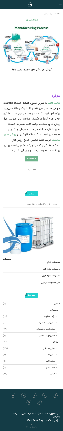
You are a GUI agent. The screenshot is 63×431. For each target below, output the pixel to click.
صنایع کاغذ (29, 361)
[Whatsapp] (39, 402)
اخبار (30, 303)
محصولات (30, 310)
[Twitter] (44, 395)
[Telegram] (29, 402)
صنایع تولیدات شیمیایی (29, 329)
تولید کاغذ (53, 103)
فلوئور (29, 373)
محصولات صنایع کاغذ (51, 269)
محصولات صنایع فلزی (51, 275)
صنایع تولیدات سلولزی (29, 322)
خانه (58, 14)
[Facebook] (55, 395)
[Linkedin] (23, 395)
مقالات (30, 342)
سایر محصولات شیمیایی (50, 282)
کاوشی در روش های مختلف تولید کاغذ (32, 70)
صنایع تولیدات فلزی (29, 335)
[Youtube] (13, 395)
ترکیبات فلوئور (29, 316)
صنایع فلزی (29, 354)
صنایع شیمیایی (29, 348)
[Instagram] (34, 395)
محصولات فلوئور (53, 262)
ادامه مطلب (31, 158)
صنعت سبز (29, 367)
